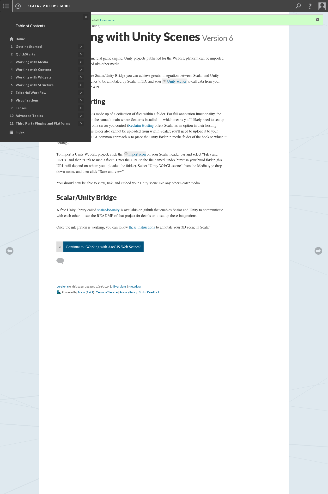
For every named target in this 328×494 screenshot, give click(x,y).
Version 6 (62, 286)
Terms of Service (107, 292)
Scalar (81, 292)
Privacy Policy (128, 292)
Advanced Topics (29, 116)
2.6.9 (90, 292)
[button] (310, 6)
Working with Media (32, 62)
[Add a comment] (62, 261)
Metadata (134, 286)
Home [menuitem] (20, 39)
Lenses (21, 108)
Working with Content (33, 70)
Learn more (107, 20)
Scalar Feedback (149, 292)
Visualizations (27, 100)
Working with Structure (35, 85)
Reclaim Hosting (141, 125)
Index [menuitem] (20, 132)
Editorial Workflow (31, 93)
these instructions (142, 226)
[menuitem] (6, 6)
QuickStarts (25, 54)
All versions (119, 286)
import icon (137, 154)
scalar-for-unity (108, 209)
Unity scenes (177, 81)
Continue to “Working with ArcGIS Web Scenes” (103, 246)
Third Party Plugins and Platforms (43, 123)
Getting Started (29, 46)
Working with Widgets (34, 77)
